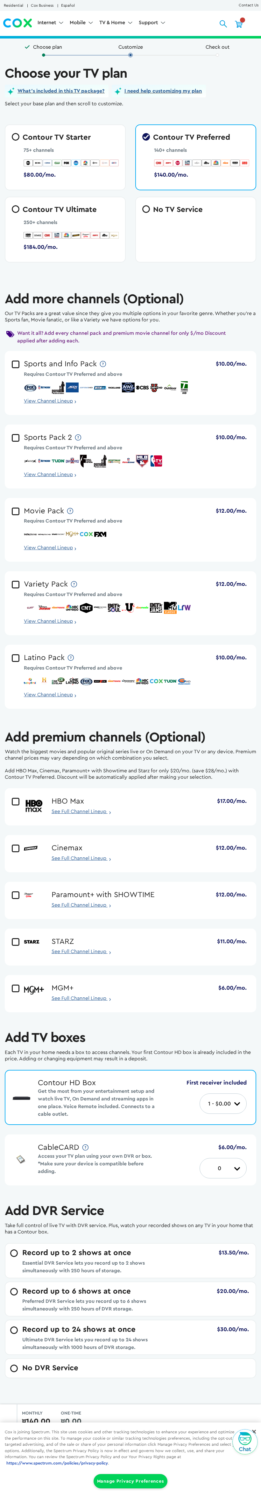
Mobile (78, 22)
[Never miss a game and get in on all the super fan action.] (78, 437)
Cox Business (42, 5)
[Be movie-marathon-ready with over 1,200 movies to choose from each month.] (70, 511)
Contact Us (248, 5)
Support (149, 22)
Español (68, 5)
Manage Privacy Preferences (130, 1481)
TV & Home (112, 22)
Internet (47, 22)
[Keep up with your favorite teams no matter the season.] (103, 364)
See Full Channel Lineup (81, 811)
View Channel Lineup (48, 401)
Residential (13, 5)
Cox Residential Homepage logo (17, 23)
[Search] (223, 24)
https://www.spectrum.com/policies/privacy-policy (57, 1463)
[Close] (254, 1432)
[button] (57, 91)
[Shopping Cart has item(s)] (239, 24)
